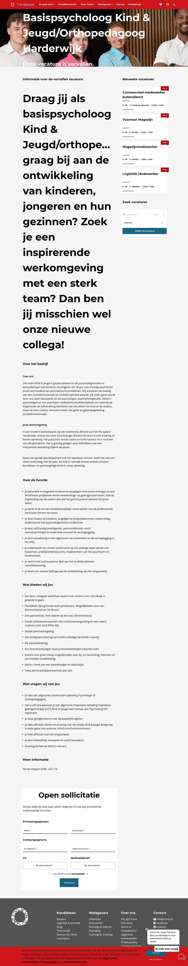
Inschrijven (63, 938)
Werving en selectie (100, 927)
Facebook (162, 923)
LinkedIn (161, 927)
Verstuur (69, 882)
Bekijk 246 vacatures (145, 231)
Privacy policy (129, 942)
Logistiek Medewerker (140, 174)
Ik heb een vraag (166, 948)
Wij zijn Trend (129, 919)
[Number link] (175, 4)
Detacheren (96, 923)
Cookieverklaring (131, 946)
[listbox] (158, 214)
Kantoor (61, 919)
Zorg (59, 927)
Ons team (127, 923)
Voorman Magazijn (138, 119)
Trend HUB (63, 930)
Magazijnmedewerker (140, 147)
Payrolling (95, 930)
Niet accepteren (156, 959)
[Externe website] (168, 4)
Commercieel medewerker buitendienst (144, 95)
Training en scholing (101, 934)
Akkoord (155, 953)
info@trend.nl (165, 919)
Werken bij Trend (67, 934)
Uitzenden (95, 919)
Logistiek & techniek (68, 923)
